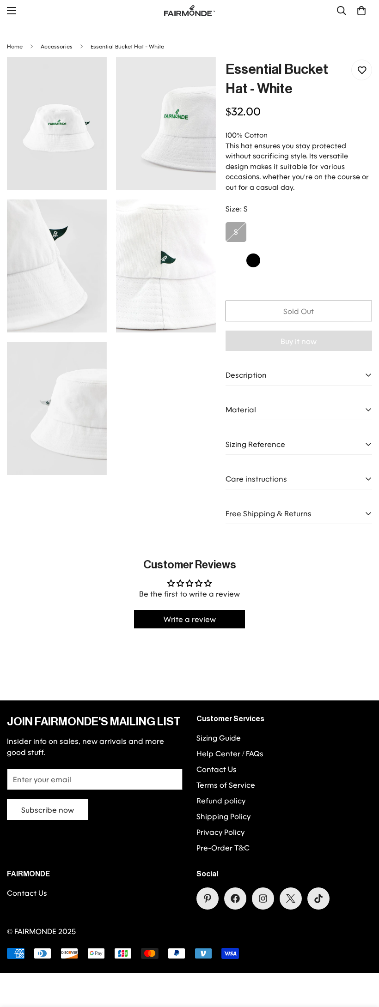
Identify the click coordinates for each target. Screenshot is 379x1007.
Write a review (190, 619)
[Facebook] (235, 898)
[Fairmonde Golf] (189, 10)
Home (15, 46)
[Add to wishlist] (361, 70)
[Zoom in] (91, 76)
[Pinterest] (207, 898)
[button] (361, 10)
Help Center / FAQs (229, 753)
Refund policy (220, 800)
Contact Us (216, 769)
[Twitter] (291, 898)
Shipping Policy (223, 816)
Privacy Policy (220, 831)
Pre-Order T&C (223, 847)
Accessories (57, 46)
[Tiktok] (318, 898)
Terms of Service (225, 784)
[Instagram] (263, 898)
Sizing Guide (218, 737)
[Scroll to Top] (361, 956)
